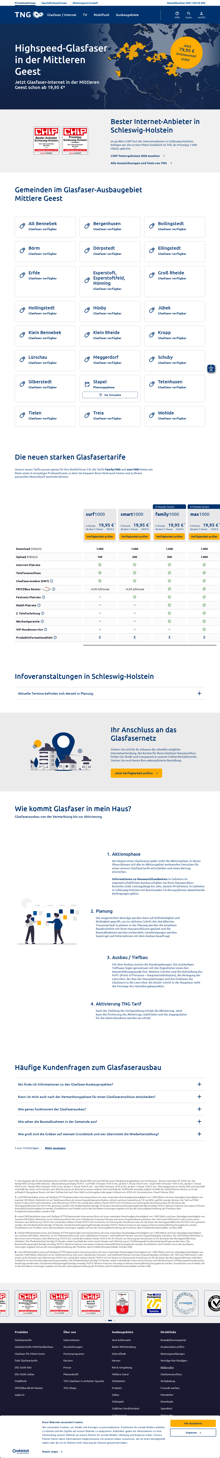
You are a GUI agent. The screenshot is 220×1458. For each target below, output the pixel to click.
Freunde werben (170, 1387)
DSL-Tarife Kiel (23, 1367)
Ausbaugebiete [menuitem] (127, 15)
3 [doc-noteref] (184, 524)
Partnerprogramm (73, 1353)
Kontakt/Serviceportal (173, 1339)
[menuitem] (175, 15)
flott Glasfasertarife (26, 1360)
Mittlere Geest (120, 1374)
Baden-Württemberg (124, 1346)
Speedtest (166, 1408)
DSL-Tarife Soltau (24, 1374)
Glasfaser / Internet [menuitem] (61, 15)
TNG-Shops (69, 1387)
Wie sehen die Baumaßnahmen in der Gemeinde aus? (57, 1121)
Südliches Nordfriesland (125, 1408)
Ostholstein (118, 1380)
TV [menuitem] (85, 15)
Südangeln (118, 1401)
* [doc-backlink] (15, 1180)
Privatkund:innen (25, 3)
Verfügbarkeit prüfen (100, 536)
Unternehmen (71, 1339)
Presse (67, 1367)
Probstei (117, 1387)
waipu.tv (19, 1394)
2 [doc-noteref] (149, 524)
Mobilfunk (20, 1380)
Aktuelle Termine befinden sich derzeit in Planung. (56, 693)
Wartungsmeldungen (173, 1353)
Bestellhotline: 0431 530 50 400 (186, 3)
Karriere (68, 1360)
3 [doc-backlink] (15, 1232)
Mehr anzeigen (55, 1148)
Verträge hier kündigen (174, 1360)
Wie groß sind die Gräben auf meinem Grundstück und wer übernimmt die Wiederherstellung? (88, 1134)
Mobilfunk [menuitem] (101, 15)
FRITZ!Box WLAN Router (29, 1387)
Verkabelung (168, 1380)
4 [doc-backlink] (15, 1251)
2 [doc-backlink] (15, 1216)
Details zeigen (50, 1451)
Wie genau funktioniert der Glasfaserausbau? (52, 1109)
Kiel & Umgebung (122, 1367)
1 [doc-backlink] (15, 1197)
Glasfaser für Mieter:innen (30, 1353)
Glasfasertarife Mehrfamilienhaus (34, 1346)
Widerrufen (167, 1367)
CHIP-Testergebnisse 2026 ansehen (135, 156)
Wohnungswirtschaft (85, 3)
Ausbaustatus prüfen (172, 1346)
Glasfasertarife (23, 1339)
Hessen (116, 1360)
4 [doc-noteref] (219, 524)
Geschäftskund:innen (54, 3)
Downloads (167, 1401)
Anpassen (191, 1432)
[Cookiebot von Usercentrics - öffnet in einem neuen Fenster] (21, 1451)
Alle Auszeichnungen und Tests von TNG (139, 163)
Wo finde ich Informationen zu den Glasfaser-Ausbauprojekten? (65, 1084)
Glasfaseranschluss (171, 1374)
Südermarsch (119, 1415)
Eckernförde (119, 1353)
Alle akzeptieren (193, 1423)
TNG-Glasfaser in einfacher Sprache (83, 1380)
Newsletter (167, 1394)
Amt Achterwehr (121, 1339)
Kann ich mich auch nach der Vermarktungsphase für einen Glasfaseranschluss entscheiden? (86, 1097)
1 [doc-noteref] (115, 524)
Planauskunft (70, 1374)
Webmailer (167, 1415)
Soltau (115, 1394)
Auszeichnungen (72, 1346)
